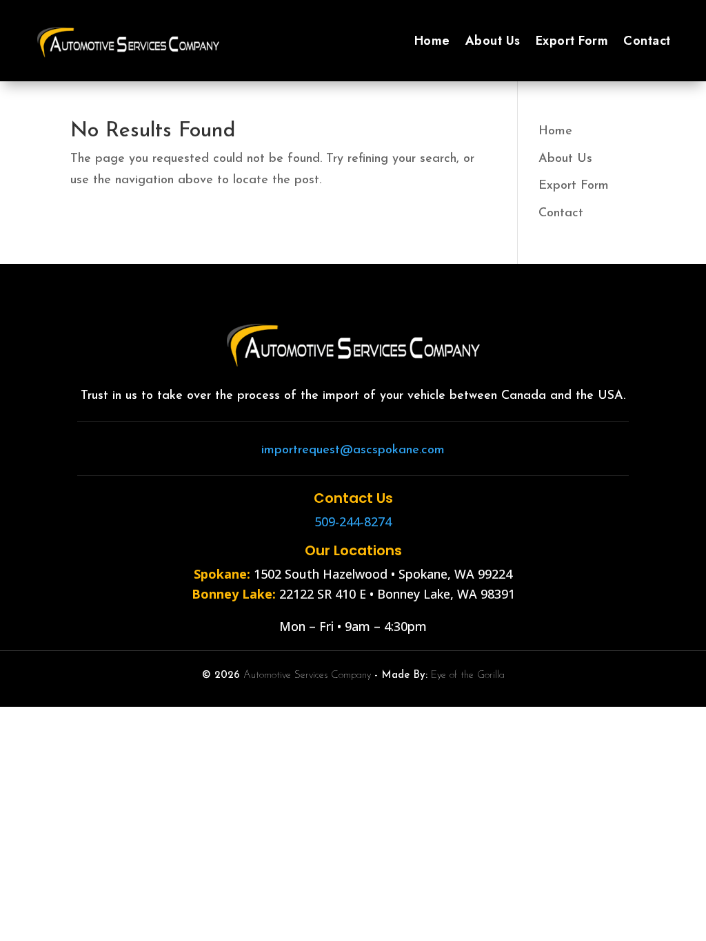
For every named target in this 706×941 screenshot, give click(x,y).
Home (432, 41)
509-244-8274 (353, 521)
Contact (647, 41)
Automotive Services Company (307, 675)
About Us (493, 41)
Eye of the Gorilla (468, 675)
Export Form (572, 41)
